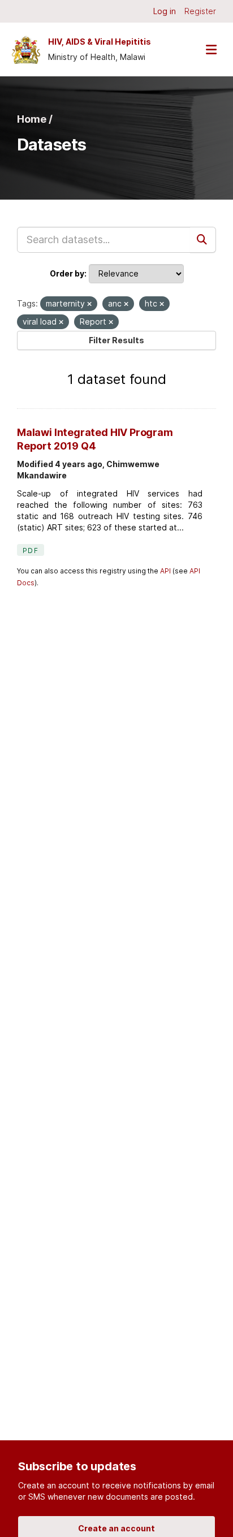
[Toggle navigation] (211, 49)
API (165, 571)
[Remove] (89, 304)
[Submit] (203, 240)
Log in (164, 11)
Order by (67, 273)
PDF (30, 550)
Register (200, 11)
